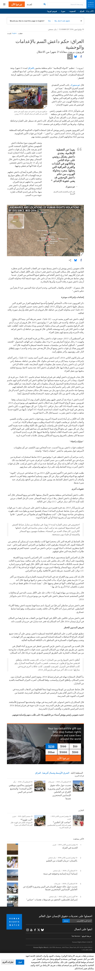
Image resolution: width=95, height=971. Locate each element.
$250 (51, 746)
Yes (49, 20)
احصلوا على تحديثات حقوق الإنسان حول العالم (65, 916)
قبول (20, 962)
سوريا (63, 11)
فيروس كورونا (52, 11)
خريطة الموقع (86, 936)
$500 (75, 752)
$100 (63, 746)
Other (51, 752)
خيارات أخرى (7, 961)
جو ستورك (75, 85)
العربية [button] (29, 4)
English (14, 33)
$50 (75, 746)
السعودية (73, 11)
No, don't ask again (62, 20)
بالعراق (31, 68)
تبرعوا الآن (16, 4)
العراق (82, 11)
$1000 (63, 752)
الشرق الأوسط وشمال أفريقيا (56, 772)
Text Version (76, 936)
